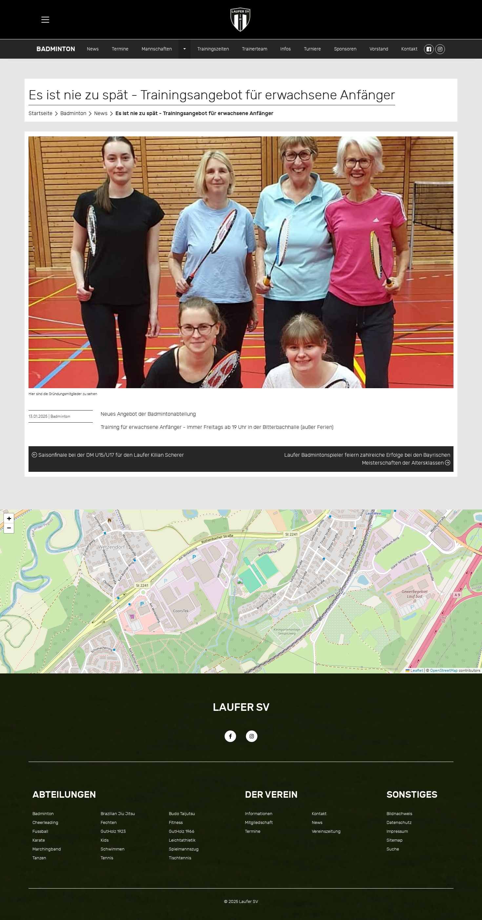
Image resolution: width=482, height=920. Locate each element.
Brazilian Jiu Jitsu (118, 813)
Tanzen (39, 857)
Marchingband (46, 849)
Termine (120, 48)
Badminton (55, 49)
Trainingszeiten (213, 48)
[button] (241, 584)
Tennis (107, 857)
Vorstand (379, 48)
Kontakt (409, 48)
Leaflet (416, 670)
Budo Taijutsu (182, 813)
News (93, 48)
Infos (285, 48)
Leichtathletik (182, 840)
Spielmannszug (184, 849)
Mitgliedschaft (259, 822)
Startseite (40, 113)
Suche (393, 849)
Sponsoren (345, 48)
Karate (38, 840)
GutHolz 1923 (113, 831)
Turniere (312, 48)
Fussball (40, 831)
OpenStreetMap (444, 670)
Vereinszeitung (326, 831)
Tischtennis (180, 857)
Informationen (258, 813)
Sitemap (395, 840)
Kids (105, 840)
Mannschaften (157, 48)
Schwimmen (113, 849)
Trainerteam (254, 48)
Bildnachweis (399, 813)
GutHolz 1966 (181, 831)
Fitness (176, 822)
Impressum (397, 831)
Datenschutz (399, 822)
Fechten (109, 822)
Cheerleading (45, 822)
